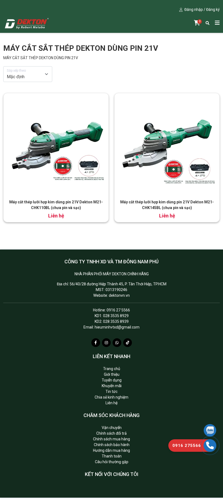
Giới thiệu (111, 374)
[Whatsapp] (117, 343)
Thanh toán (112, 456)
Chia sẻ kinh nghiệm (111, 397)
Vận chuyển (112, 427)
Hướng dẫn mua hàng (111, 450)
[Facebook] (95, 343)
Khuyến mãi (112, 386)
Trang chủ (111, 369)
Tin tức (111, 391)
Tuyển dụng (112, 380)
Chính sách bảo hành (111, 445)
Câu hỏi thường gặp (111, 462)
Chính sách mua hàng (111, 439)
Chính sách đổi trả (111, 433)
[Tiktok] (127, 343)
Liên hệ (111, 403)
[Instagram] (106, 343)
